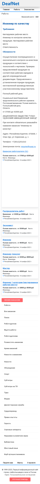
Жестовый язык (11, 448)
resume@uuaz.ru (28, 147)
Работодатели (10, 324)
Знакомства (29, 10)
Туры (6, 393)
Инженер (7, 240)
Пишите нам (8, 463)
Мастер (6, 268)
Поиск (6, 318)
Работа (17, 10)
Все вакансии (9, 311)
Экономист (8, 225)
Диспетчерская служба (14, 405)
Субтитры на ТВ (10, 386)
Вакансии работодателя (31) (15, 151)
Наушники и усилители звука (16, 436)
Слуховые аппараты (12, 430)
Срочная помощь (20, 479)
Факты (20, 463)
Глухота (7, 423)
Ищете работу (10, 330)
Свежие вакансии (12, 300)
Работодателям (11, 336)
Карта (7, 475)
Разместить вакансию (13, 342)
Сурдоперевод (10, 411)
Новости (7, 362)
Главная (6, 10)
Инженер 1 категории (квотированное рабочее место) (20, 283)
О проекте (31, 463)
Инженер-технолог (11, 254)
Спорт (6, 374)
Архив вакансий (10, 348)
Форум (7, 399)
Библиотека (9, 442)
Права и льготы (10, 417)
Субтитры (8, 380)
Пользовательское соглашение (22, 475)
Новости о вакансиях (13, 355)
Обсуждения (9, 368)
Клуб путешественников (14, 454)
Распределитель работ (13, 211)
